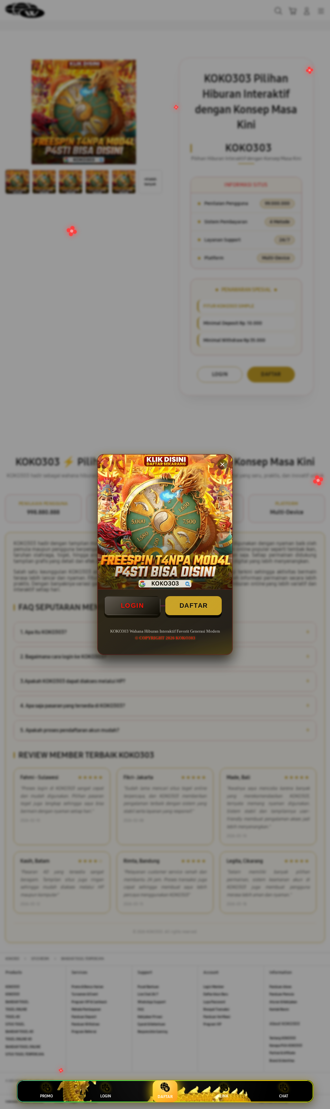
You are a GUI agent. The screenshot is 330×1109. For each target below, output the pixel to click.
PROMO (46, 1096)
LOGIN (132, 605)
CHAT (283, 1096)
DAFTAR (194, 605)
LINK (224, 1096)
